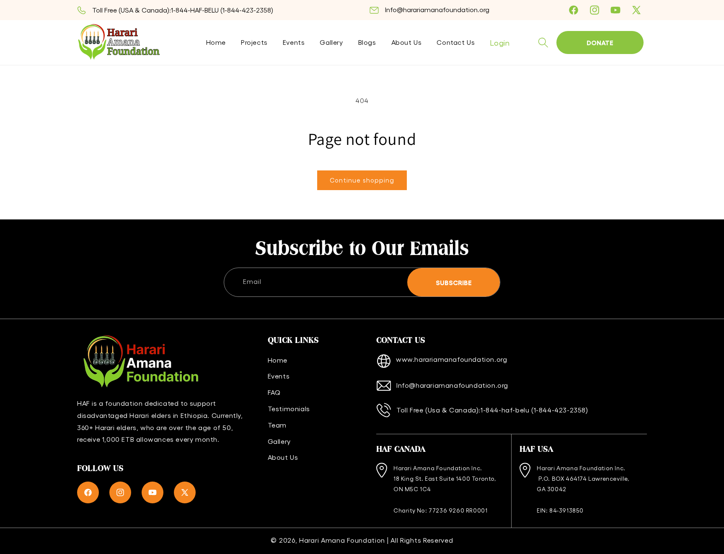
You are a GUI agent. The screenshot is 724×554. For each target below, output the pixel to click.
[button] (543, 42)
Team (277, 425)
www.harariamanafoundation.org (451, 359)
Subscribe (454, 282)
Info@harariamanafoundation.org (437, 9)
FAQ (274, 392)
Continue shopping (362, 180)
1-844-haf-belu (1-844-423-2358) (534, 410)
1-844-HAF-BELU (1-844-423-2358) (222, 10)
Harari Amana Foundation (342, 540)
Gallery (279, 441)
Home (277, 360)
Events (279, 376)
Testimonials (289, 408)
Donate (600, 42)
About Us (283, 457)
